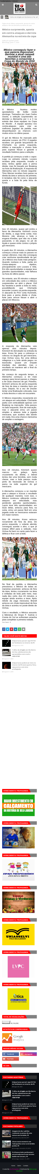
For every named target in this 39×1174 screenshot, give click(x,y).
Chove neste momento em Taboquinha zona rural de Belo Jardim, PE (23, 1144)
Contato (25, 1166)
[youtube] (10, 1059)
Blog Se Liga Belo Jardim (11, 41)
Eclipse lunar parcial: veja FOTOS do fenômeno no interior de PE (24, 642)
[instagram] (28, 1054)
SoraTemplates (14, 1169)
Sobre (19, 1166)
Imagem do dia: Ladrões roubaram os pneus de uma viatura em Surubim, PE (22, 1133)
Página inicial (6, 23)
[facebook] (10, 1054)
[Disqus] (19, 706)
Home (13, 1166)
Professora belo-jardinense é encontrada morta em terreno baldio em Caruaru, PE (23, 1154)
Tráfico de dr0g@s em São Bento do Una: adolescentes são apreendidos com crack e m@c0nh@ (24, 653)
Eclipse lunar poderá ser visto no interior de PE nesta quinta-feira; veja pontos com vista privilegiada (24, 666)
